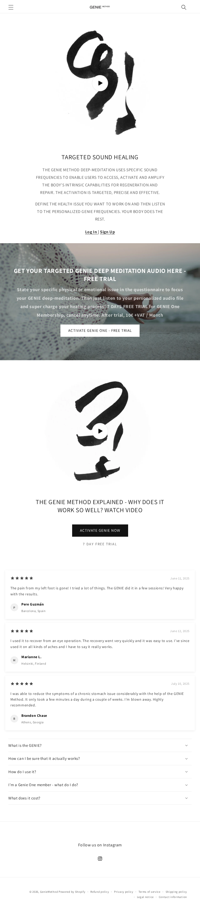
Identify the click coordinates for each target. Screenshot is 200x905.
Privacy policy (123, 892)
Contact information (173, 897)
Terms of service (149, 892)
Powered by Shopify (72, 892)
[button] (11, 7)
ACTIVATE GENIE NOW (100, 530)
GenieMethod (49, 892)
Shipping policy (176, 892)
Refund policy (99, 892)
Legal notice (145, 897)
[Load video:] (100, 83)
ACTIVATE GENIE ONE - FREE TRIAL (100, 330)
